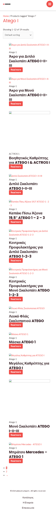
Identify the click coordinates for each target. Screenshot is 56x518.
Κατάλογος (28, 497)
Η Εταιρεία (28, 502)
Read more (16, 69)
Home (6, 16)
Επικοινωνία (28, 508)
